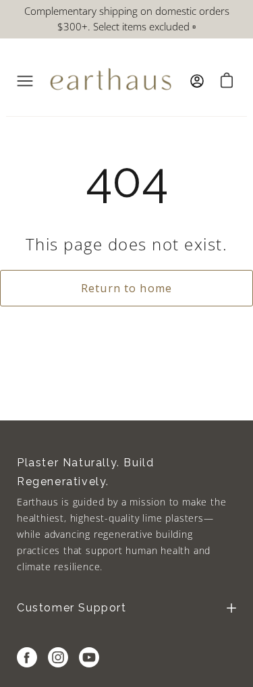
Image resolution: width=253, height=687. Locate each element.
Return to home (126, 288)
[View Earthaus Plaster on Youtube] (89, 657)
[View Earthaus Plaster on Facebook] (27, 657)
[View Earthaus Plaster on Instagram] (58, 657)
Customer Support (72, 607)
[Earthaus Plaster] (110, 81)
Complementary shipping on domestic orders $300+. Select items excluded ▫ (126, 18)
